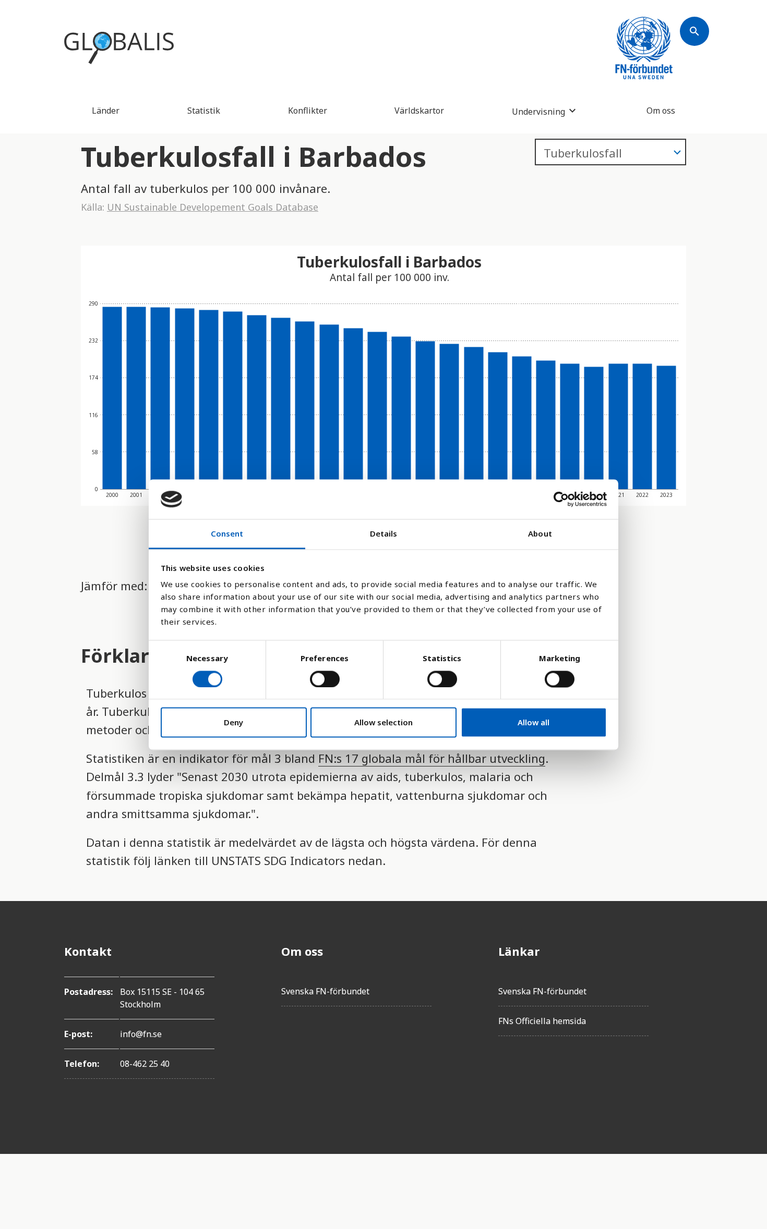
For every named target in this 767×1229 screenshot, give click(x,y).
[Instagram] (694, 1009)
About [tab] (540, 534)
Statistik (203, 110)
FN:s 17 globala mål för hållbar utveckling (431, 758)
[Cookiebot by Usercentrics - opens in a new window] (561, 499)
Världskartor (419, 110)
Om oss (660, 110)
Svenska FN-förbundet (325, 991)
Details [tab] (384, 534)
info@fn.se (141, 1034)
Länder (105, 110)
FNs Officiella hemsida (542, 1021)
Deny (233, 722)
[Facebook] (694, 951)
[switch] (325, 679)
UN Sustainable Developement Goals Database (212, 207)
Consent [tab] (227, 534)
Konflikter (307, 110)
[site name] (119, 48)
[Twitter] (694, 980)
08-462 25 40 (145, 1063)
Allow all (533, 722)
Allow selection (383, 722)
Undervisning (538, 111)
